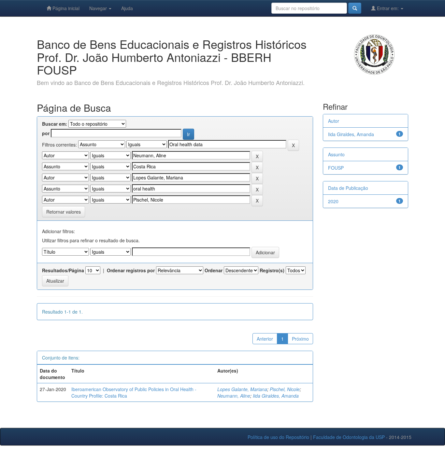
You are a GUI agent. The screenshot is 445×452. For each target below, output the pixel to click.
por (46, 133)
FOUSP (336, 167)
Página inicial (65, 8)
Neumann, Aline (233, 395)
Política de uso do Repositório (278, 437)
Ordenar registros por (131, 270)
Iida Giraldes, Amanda (276, 395)
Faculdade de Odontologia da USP (349, 437)
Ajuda (127, 8)
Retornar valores (63, 211)
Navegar (98, 8)
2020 (333, 201)
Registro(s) (272, 270)
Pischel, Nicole (285, 389)
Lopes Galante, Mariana (242, 389)
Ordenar (214, 270)
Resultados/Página (63, 270)
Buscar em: (54, 123)
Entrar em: (388, 8)
